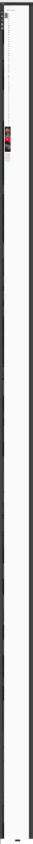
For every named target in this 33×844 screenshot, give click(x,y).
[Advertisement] (19, 38)
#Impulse (12, 10)
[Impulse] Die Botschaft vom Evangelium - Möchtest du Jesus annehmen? (8, 69)
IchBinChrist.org (8, 161)
